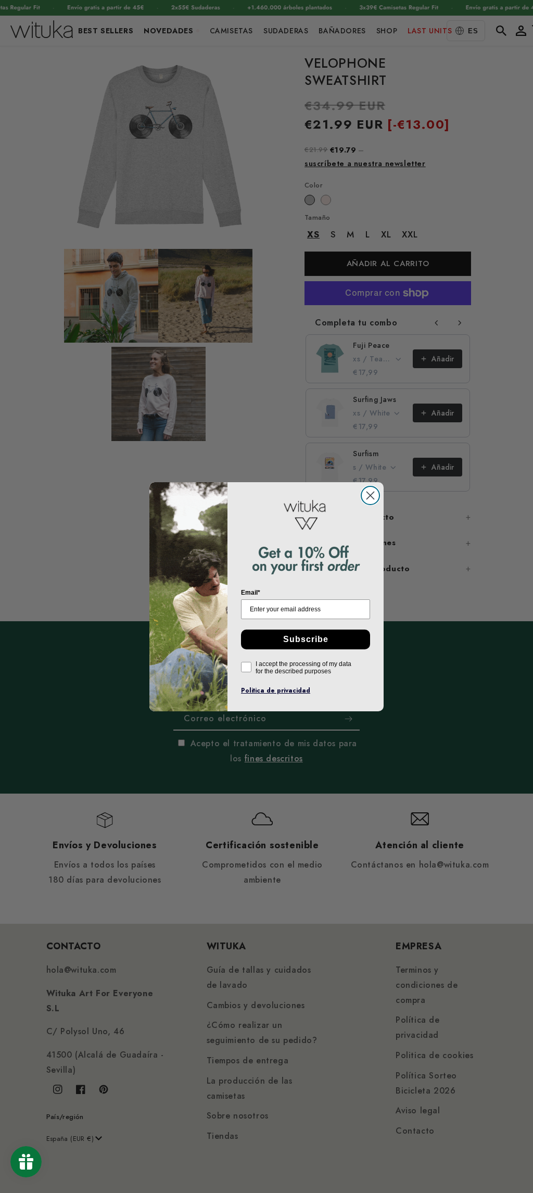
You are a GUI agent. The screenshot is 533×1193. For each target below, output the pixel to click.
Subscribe (305, 639)
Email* (250, 592)
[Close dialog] (370, 495)
